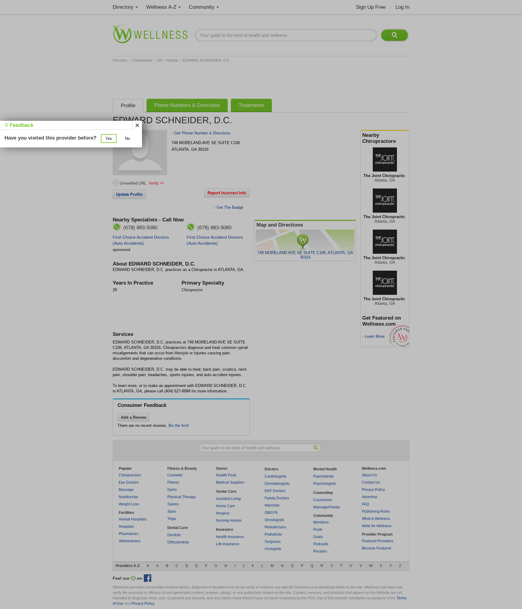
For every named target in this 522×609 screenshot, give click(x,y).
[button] (109, 138)
